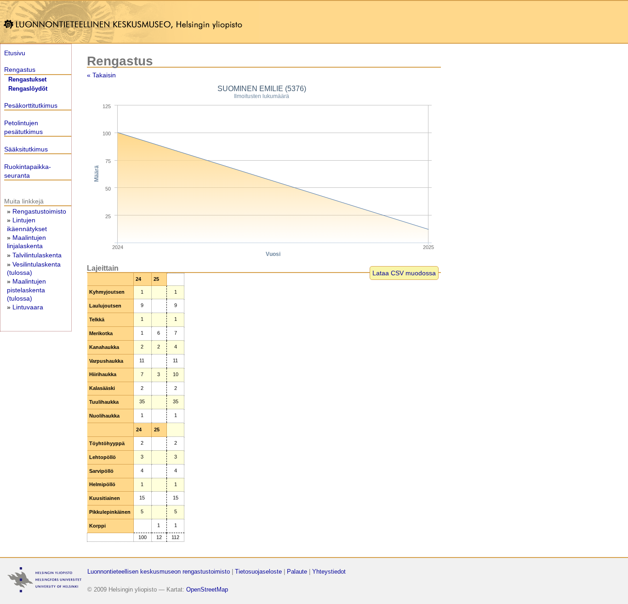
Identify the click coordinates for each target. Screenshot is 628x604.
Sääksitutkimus (26, 149)
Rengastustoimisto (39, 211)
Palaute (297, 571)
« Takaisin (101, 75)
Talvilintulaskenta (37, 255)
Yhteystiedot (329, 571)
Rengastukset (27, 79)
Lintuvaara (27, 307)
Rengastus (19, 69)
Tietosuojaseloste (258, 571)
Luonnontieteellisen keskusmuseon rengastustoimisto (158, 571)
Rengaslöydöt (27, 89)
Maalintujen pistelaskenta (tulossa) (26, 290)
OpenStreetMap (207, 589)
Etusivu (14, 53)
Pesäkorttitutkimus (30, 105)
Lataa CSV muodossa (404, 273)
